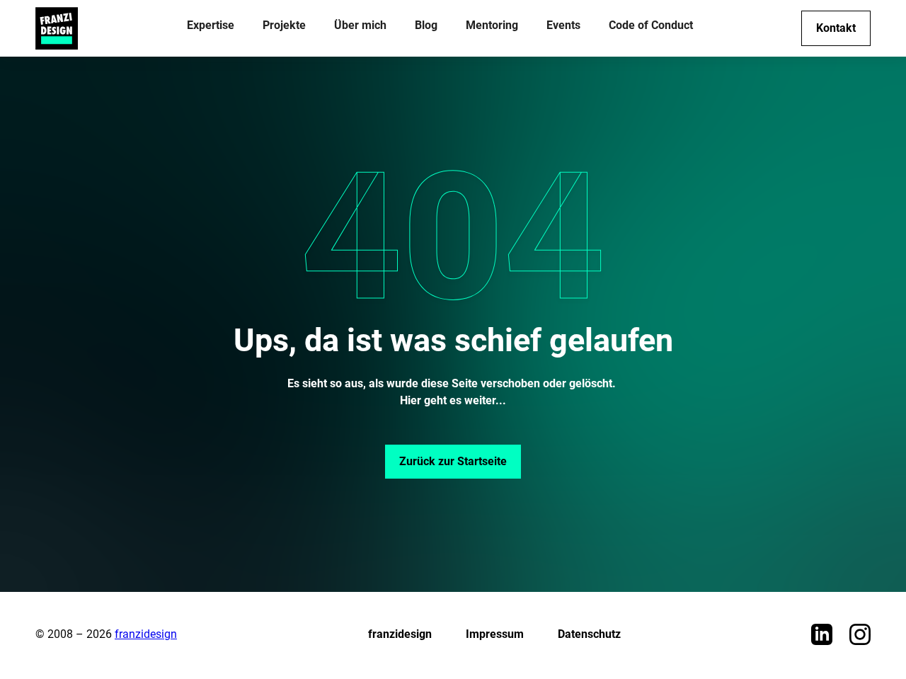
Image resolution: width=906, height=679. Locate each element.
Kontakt (836, 28)
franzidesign (146, 634)
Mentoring (492, 25)
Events (563, 25)
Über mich (360, 25)
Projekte (284, 25)
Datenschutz (589, 634)
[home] (56, 28)
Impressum (495, 634)
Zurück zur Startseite (453, 461)
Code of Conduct (651, 25)
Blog (426, 25)
